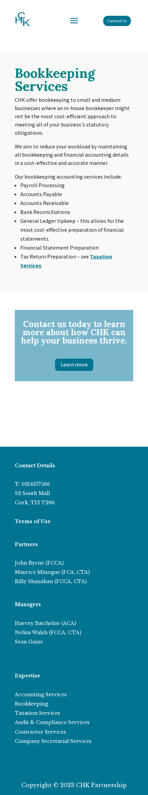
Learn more (74, 364)
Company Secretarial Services (53, 741)
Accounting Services (41, 694)
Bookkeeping (31, 704)
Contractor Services (40, 732)
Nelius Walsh (31, 632)
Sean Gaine (29, 642)
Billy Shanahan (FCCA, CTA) (51, 581)
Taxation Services (37, 713)
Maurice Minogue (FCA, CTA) (52, 572)
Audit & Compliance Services (52, 722)
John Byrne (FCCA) (39, 563)
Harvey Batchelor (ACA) (45, 623)
